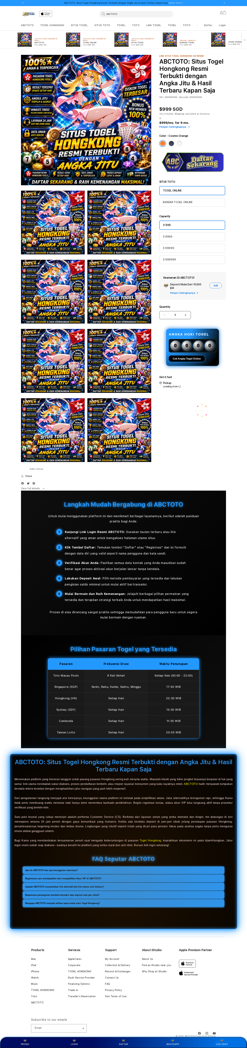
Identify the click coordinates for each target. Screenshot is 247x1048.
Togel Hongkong (150, 840)
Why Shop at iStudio (154, 971)
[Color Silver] (179, 143)
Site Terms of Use (116, 996)
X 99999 (168, 248)
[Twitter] (29, 484)
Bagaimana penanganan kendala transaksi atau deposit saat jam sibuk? (62, 895)
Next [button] (224, 3)
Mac (33, 959)
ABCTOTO (27, 25)
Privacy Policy (113, 990)
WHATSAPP (172, 1044)
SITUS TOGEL (79, 25)
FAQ (107, 984)
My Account (112, 959)
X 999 (167, 225)
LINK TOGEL (153, 25)
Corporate (74, 965)
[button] (27, 25)
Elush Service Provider (81, 977)
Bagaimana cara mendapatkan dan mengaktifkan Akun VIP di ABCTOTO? (63, 878)
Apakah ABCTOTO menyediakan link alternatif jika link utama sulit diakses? (64, 886)
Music (34, 984)
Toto (34, 996)
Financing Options (79, 984)
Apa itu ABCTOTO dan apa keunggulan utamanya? (51, 870)
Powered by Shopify (205, 1036)
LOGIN (74, 1044)
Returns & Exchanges (117, 971)
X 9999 (167, 236)
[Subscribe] (83, 1028)
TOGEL (121, 25)
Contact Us (112, 977)
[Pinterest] (34, 484)
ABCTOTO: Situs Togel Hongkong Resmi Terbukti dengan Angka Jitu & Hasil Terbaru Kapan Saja (123, 3)
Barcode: (184, 97)
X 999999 (169, 259)
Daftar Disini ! (176, 3)
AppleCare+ (75, 959)
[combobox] (136, 14)
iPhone (35, 971)
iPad (33, 965)
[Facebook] (23, 484)
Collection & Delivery (117, 965)
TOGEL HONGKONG (52, 25)
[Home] (28, 14)
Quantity (164, 306)
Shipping (179, 114)
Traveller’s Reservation (82, 996)
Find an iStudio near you (156, 965)
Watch (35, 977)
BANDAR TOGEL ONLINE (178, 202)
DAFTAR (123, 1044)
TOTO (135, 25)
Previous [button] (22, 3)
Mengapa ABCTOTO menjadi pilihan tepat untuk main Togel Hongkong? (62, 903)
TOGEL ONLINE (172, 190)
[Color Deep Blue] (171, 143)
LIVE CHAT (222, 1044)
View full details (31, 488)
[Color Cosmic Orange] (162, 143)
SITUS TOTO (102, 25)
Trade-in (73, 990)
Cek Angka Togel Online (187, 358)
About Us (147, 959)
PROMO (25, 1044)
